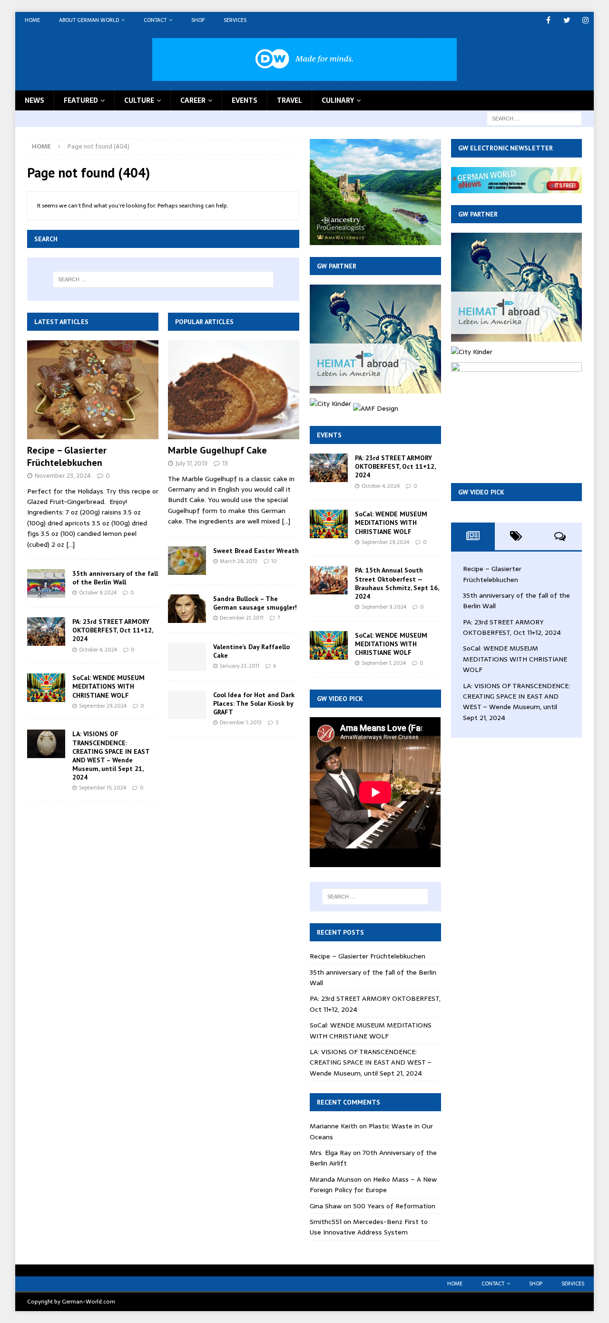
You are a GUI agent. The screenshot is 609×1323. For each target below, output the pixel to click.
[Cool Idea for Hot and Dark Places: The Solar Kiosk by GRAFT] (187, 705)
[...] (70, 544)
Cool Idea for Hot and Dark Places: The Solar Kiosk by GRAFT (254, 703)
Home (32, 20)
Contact (155, 20)
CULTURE (139, 100)
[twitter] (567, 20)
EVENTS (244, 100)
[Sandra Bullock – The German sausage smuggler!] (187, 608)
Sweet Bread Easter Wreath (256, 550)
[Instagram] (585, 20)
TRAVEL (289, 100)
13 (225, 463)
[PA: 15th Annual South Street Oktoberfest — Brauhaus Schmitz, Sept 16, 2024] (329, 580)
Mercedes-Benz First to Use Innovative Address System (369, 1226)
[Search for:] (534, 118)
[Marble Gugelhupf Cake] (233, 389)
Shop (198, 20)
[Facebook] (548, 20)
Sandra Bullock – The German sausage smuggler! (255, 603)
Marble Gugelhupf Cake (217, 450)
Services (235, 20)
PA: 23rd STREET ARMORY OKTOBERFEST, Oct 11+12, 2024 (112, 630)
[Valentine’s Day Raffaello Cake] (187, 656)
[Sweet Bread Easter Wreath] (187, 560)
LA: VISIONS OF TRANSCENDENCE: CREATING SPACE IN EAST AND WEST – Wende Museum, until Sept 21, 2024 (110, 755)
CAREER (193, 100)
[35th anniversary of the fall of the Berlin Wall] (46, 583)
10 (274, 561)
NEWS (34, 100)
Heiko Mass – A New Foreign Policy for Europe (373, 1184)
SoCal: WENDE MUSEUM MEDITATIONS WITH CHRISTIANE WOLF (108, 686)
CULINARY (338, 100)
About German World (89, 20)
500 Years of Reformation (394, 1206)
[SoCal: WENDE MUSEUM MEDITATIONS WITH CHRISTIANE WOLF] (46, 687)
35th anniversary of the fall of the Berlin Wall (115, 577)
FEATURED (81, 100)
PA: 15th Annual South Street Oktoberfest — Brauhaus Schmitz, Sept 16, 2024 (397, 583)
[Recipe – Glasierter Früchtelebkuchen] (92, 389)
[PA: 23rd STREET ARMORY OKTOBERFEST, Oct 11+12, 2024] (46, 631)
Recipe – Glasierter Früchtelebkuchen (67, 456)
